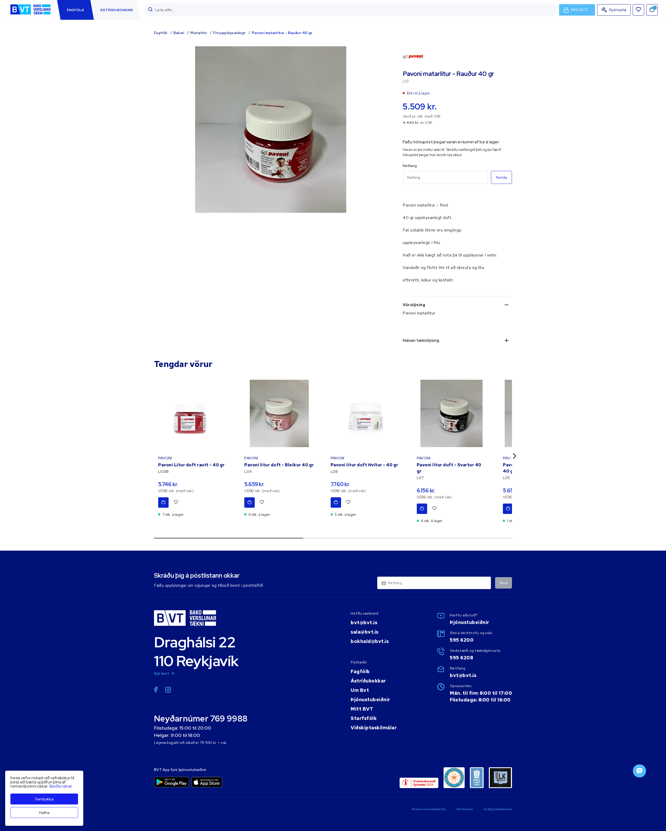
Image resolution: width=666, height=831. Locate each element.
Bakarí (179, 32)
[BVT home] (30, 15)
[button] (150, 9)
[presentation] (75, 10)
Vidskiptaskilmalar (498, 809)
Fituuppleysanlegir (229, 32)
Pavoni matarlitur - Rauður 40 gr (282, 32)
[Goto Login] (638, 9)
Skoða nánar (60, 786)
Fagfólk (160, 32)
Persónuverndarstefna (429, 809)
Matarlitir (198, 32)
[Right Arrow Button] (514, 455)
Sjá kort (162, 673)
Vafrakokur (464, 809)
